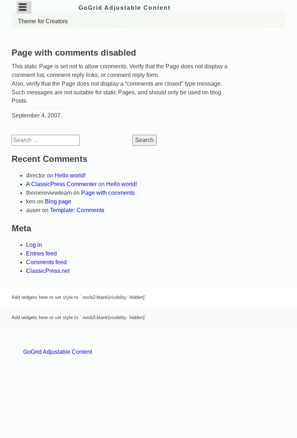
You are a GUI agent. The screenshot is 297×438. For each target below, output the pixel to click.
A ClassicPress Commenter (61, 184)
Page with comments (108, 193)
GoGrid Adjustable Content (125, 8)
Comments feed (46, 262)
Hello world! (70, 175)
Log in (34, 245)
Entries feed (41, 253)
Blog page (58, 201)
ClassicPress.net (48, 271)
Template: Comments (77, 210)
